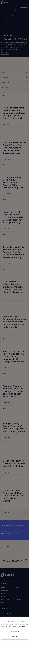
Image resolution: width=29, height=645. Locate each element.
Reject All (14, 636)
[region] (14, 631)
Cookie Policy (23, 626)
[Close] (27, 619)
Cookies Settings (14, 631)
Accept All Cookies (14, 641)
